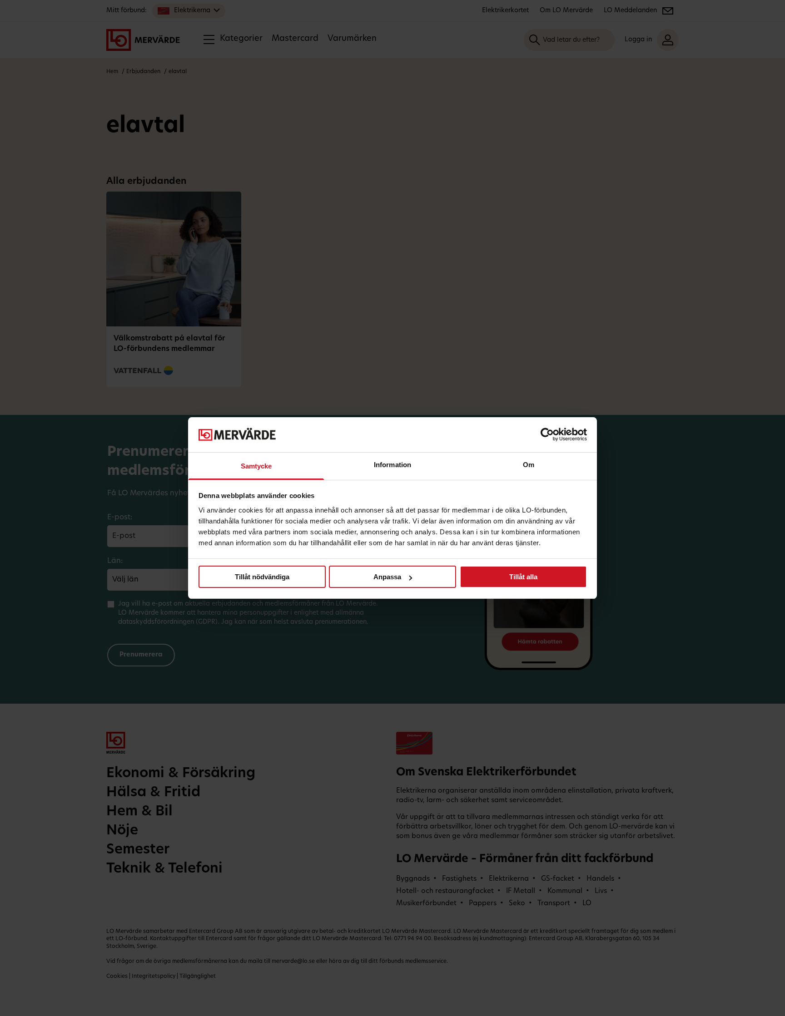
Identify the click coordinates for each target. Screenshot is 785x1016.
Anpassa (387, 577)
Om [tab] (528, 465)
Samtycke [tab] (256, 466)
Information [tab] (392, 465)
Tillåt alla (523, 577)
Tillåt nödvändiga (262, 577)
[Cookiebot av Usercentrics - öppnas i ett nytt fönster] (547, 434)
